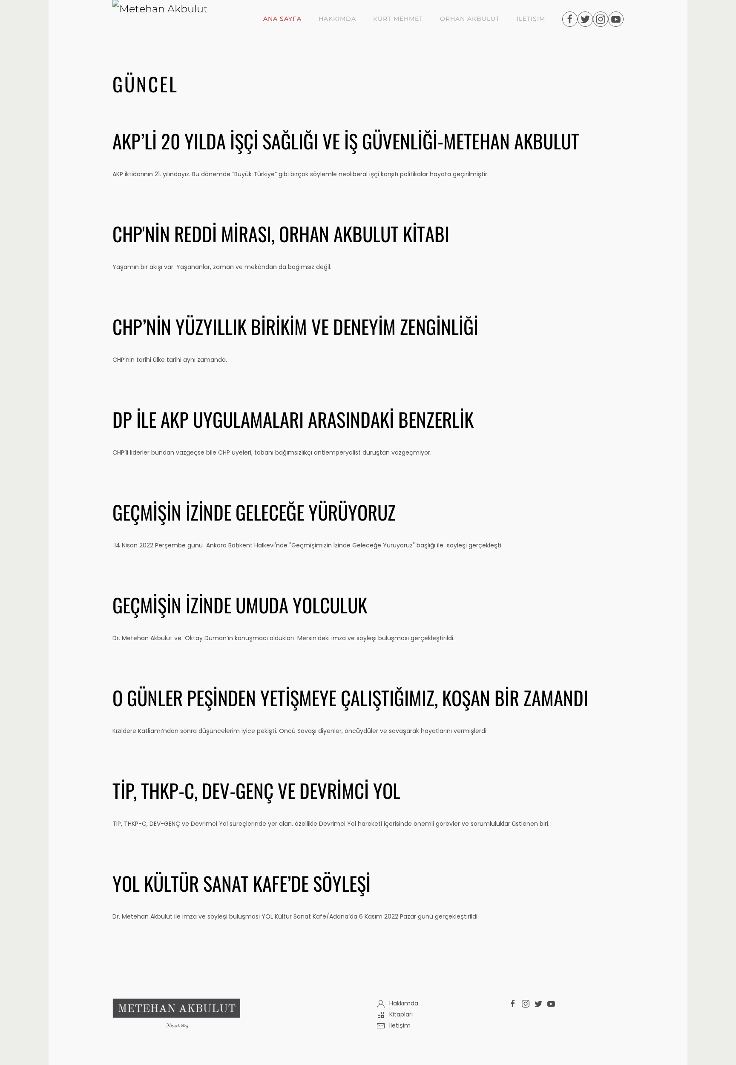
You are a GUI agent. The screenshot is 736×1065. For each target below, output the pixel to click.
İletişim (531, 19)
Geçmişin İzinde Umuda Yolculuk (239, 604)
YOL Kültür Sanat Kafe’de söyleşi (241, 883)
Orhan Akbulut (470, 19)
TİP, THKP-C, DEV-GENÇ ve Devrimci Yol (256, 790)
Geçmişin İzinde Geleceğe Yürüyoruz (254, 512)
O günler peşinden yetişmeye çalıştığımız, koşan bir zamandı (350, 697)
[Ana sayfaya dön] (172, 19)
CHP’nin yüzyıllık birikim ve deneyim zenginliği (295, 326)
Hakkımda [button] (337, 19)
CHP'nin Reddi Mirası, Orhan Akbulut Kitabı (280, 233)
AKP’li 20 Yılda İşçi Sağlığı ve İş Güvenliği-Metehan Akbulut (345, 140)
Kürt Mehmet (398, 19)
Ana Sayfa (282, 19)
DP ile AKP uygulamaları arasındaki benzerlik (293, 419)
